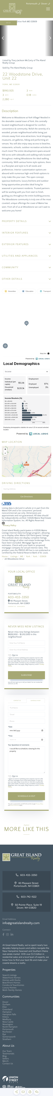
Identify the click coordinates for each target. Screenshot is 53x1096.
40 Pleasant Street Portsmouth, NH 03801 (26, 885)
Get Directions (26, 496)
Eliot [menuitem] (4, 1007)
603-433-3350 (18, 597)
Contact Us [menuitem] (7, 1063)
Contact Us (12, 606)
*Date (10, 727)
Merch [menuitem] (5, 1061)
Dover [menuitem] (5, 1002)
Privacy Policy (9, 525)
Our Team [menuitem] (7, 1051)
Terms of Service (14, 805)
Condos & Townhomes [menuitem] (13, 985)
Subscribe (26, 675)
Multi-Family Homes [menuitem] (12, 990)
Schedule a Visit (36, 700)
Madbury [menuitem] (6, 1019)
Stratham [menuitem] (6, 1039)
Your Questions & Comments (18, 745)
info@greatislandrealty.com (21, 923)
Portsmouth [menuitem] (8, 1029)
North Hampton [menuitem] (10, 1027)
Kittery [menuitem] (5, 1017)
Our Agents (21, 606)
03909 (43, 556)
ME (21, 556)
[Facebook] (3, 934)
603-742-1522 (28, 896)
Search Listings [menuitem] (9, 975)
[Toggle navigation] (48, 9)
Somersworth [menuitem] (9, 1037)
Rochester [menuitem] (7, 1032)
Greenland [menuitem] (7, 1009)
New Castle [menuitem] (7, 1022)
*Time (10, 736)
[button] (4, 38)
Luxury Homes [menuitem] (9, 987)
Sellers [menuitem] (5, 1058)
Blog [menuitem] (4, 1056)
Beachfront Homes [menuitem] (11, 982)
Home (5, 556)
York (28, 556)
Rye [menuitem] (4, 1034)
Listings (13, 556)
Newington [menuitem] (7, 1024)
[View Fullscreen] (5, 458)
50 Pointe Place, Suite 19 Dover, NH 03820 (28, 906)
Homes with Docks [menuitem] (11, 980)
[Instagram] (7, 934)
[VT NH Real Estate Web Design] (26, 1079)
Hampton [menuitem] (6, 1012)
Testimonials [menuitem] (8, 1053)
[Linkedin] (12, 934)
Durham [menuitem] (6, 1004)
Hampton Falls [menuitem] (9, 1014)
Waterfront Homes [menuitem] (11, 978)
